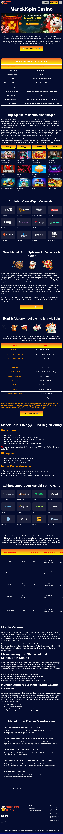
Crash (38, 146)
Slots (53, 146)
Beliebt (7, 146)
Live (22, 146)
